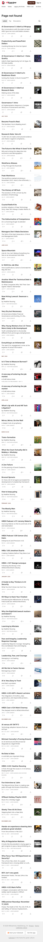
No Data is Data (8, 754)
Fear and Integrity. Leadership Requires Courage (14, 640)
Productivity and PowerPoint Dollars (14, 42)
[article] (21, 31)
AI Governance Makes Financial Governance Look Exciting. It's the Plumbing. (13, 315)
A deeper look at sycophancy (11, 423)
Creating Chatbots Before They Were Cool (16, 553)
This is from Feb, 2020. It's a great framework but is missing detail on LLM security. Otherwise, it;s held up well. (15, 862)
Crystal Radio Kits (9, 205)
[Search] (39, 21)
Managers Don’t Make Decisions (15, 232)
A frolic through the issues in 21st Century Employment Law (16, 770)
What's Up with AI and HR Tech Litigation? (15, 407)
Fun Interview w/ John (11, 783)
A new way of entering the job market (14, 375)
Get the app (31, 933)
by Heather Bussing (8, 301)
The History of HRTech (11, 190)
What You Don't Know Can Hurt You (14, 587)
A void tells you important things (13, 756)
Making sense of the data (10, 93)
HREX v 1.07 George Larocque (14, 563)
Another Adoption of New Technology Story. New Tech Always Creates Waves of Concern (16, 208)
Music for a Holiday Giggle (11, 800)
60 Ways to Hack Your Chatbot (14, 597)
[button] (3, 6)
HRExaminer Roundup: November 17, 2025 (16, 903)
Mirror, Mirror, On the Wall (12, 420)
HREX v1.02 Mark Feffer (11, 887)
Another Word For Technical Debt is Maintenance (16, 281)
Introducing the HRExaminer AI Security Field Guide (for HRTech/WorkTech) (15, 600)
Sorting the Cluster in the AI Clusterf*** (15, 78)
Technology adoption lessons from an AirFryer (15, 728)
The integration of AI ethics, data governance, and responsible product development (14, 697)
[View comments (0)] (12, 36)
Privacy (31, 926)
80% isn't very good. (10, 873)
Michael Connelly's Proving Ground (16, 739)
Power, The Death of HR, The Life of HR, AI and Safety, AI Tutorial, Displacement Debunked (16, 908)
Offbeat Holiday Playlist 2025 (14, 797)
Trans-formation (9, 437)
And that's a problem (9, 683)
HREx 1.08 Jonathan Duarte (13, 551)
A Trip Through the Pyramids (11, 166)
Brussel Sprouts (8, 477)
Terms (37, 926)
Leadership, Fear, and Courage (14, 656)
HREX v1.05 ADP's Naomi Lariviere (16, 693)
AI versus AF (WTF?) (10, 725)
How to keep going (9, 492)
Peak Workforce (8, 176)
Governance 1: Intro (10, 103)
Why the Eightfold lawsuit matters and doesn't (16, 612)
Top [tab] (10, 21)
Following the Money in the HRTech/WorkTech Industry (11, 567)
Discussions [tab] (17, 21)
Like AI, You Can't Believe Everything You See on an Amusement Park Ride (16, 254)
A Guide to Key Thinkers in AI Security (14, 583)
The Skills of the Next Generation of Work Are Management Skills (16, 235)
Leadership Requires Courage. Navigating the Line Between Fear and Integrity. (16, 645)
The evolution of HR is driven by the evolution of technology (14, 194)
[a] (37, 523)
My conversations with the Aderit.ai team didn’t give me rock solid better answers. (16, 30)
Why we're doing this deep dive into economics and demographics (14, 152)
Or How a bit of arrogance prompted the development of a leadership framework (16, 481)
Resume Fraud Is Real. (11, 122)
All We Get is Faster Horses (13, 668)
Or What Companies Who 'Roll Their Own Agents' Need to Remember (16, 286)
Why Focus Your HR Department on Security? (16, 857)
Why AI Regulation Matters (13, 841)
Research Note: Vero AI (11, 134)
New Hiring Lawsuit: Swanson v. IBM (15, 297)
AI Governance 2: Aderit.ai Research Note (13, 89)
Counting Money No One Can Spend (14, 46)
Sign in (39, 3)
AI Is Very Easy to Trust (11, 681)
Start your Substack (16, 933)
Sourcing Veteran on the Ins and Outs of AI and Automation (16, 525)
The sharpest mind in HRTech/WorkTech (15, 710)
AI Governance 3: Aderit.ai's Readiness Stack (13, 74)
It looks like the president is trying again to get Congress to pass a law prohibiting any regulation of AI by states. (16, 845)
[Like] (3, 36)
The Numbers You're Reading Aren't (14, 124)
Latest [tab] (5, 21)
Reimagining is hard (8, 671)
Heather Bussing (11, 304)
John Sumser (11, 33)
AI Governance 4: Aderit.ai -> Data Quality (16, 57)
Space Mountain (8, 251)
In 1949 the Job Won (10, 265)
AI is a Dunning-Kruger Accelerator (14, 222)
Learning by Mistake (10, 626)
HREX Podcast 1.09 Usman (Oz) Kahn (15, 537)
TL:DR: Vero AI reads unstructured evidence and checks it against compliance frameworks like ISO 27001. (17, 138)
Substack (12, 938)
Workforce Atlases (9, 163)
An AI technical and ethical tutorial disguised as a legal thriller (13, 743)
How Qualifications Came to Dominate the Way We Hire (16, 269)
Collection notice (21, 928)
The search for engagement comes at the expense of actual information (16, 346)
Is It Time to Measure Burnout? (14, 362)
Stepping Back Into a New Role (12, 812)
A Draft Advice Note (8, 379)
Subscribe (31, 3)
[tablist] (12, 21)
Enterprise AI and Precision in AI (13, 541)
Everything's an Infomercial (13, 343)
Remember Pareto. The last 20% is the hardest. (15, 876)
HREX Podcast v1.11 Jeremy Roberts (16, 521)
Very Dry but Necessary (12, 311)
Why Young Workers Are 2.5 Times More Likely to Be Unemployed (16, 327)
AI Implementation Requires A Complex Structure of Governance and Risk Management (15, 106)
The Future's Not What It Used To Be (17, 149)
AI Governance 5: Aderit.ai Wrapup (16, 27)
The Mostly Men (8, 509)
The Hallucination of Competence (16, 219)
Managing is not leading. (10, 658)
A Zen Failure (7, 465)
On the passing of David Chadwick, (14, 467)
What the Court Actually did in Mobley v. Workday (14, 451)
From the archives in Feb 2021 (12, 831)
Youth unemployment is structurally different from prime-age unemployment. (16, 332)
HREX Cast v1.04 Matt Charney (15, 708)
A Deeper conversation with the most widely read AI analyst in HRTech (14, 891)
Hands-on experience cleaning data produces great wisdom (17, 827)
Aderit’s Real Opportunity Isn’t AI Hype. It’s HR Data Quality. (16, 62)
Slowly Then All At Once (12, 810)
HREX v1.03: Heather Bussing (14, 766)
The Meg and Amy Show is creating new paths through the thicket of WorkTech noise (15, 786)
